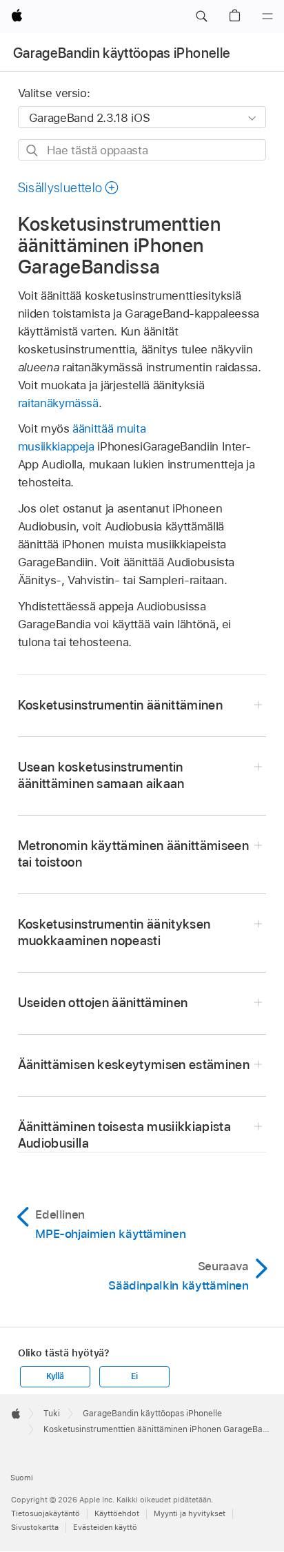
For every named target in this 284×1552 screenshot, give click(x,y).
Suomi (21, 1477)
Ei (134, 1376)
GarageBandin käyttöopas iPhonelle (121, 53)
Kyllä (55, 1376)
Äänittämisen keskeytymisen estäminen (134, 1065)
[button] (201, 16)
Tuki (51, 1413)
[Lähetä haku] (33, 150)
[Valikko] (267, 16)
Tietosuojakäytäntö (45, 1513)
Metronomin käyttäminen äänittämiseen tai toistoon (133, 854)
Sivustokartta (35, 1527)
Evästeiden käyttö (105, 1527)
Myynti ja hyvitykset (189, 1513)
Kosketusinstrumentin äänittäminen (120, 705)
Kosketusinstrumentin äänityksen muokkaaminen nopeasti (114, 932)
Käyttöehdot (116, 1513)
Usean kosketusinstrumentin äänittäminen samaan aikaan (101, 775)
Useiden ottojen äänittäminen (103, 1003)
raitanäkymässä (58, 403)
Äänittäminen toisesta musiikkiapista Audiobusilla (124, 1135)
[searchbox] (142, 150)
